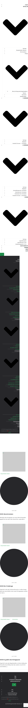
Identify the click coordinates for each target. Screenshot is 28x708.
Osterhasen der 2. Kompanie (20, 193)
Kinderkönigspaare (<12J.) (21, 244)
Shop (27, 250)
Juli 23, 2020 (14, 510)
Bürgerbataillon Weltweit (21, 50)
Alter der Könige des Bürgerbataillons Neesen (19, 92)
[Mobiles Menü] (2, 254)
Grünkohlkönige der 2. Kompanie (19, 190)
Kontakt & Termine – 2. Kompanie (19, 195)
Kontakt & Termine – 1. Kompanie (19, 143)
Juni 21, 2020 (14, 582)
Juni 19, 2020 (14, 656)
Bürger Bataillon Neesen (5, 473)
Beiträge (24, 48)
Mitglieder (24, 141)
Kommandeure (23, 51)
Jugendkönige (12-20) (21, 242)
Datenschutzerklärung (15, 679)
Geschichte (24, 94)
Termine (26, 247)
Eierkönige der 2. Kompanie (20, 192)
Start (26, 4)
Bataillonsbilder (23, 96)
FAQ (15, 676)
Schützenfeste (24, 245)
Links (26, 249)
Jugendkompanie (22, 240)
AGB (15, 677)
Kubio (9, 432)
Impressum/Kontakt (15, 681)
